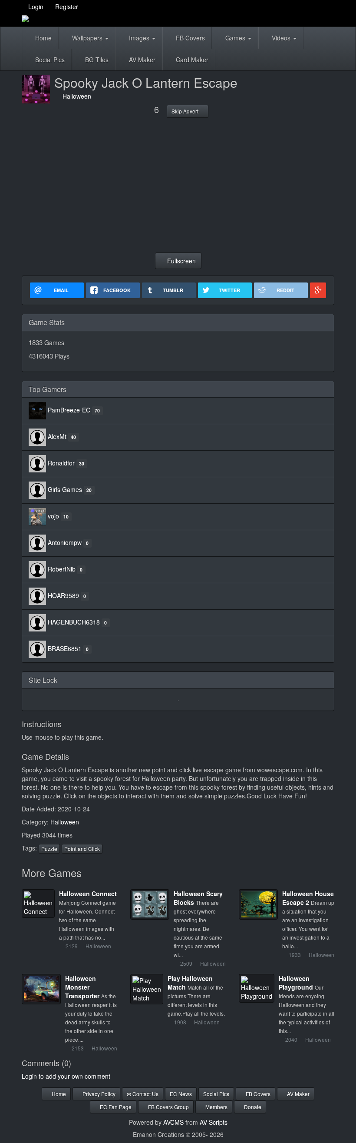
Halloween (75, 96)
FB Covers (189, 37)
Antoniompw (65, 542)
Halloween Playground (296, 982)
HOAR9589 (63, 595)
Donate (252, 1106)
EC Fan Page (115, 1106)
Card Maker (191, 59)
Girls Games (65, 489)
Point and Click (82, 848)
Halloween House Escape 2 (308, 898)
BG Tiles (96, 59)
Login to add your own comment (66, 1076)
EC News (181, 1093)
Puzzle (49, 848)
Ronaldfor (61, 463)
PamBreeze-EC (69, 409)
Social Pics (49, 59)
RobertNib (62, 569)
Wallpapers (87, 37)
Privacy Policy (98, 1093)
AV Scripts (213, 1122)
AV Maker (141, 59)
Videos (281, 37)
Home (42, 37)
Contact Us (144, 1093)
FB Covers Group (168, 1106)
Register (65, 6)
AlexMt (57, 436)
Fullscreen (180, 260)
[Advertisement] (178, 185)
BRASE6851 (65, 648)
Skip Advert (185, 111)
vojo (53, 516)
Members (215, 1106)
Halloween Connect (88, 893)
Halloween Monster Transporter (82, 987)
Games (235, 37)
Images (139, 37)
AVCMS (173, 1122)
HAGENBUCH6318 (74, 622)
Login (34, 6)
